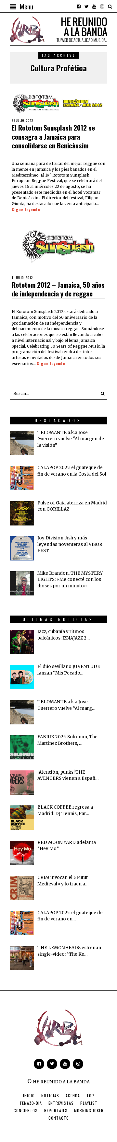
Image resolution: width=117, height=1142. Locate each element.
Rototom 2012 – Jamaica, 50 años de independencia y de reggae (58, 289)
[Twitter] (86, 6)
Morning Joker (89, 1110)
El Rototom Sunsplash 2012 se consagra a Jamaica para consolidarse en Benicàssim (53, 136)
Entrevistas (61, 1103)
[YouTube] (94, 6)
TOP (90, 1095)
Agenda (73, 1095)
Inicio (29, 1095)
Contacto (58, 1118)
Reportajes (56, 1110)
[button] (100, 393)
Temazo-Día (31, 1103)
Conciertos (26, 1110)
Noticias (50, 1095)
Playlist (89, 1103)
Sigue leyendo (26, 209)
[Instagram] (102, 6)
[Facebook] (79, 6)
